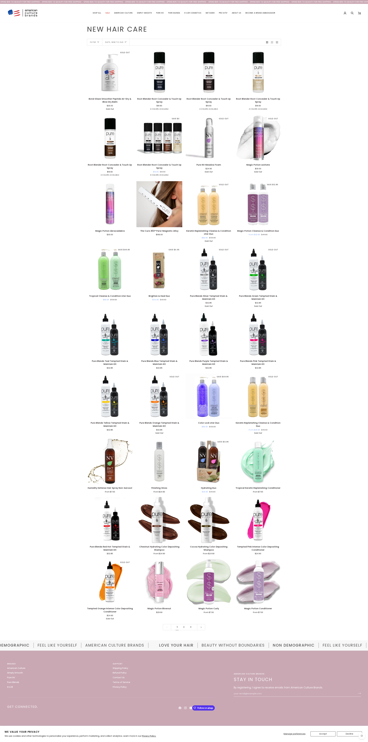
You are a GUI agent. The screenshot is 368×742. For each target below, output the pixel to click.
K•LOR (10, 687)
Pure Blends (13, 682)
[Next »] (201, 627)
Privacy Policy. (149, 736)
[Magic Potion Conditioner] (258, 582)
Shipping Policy (120, 668)
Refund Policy (119, 672)
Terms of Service (121, 682)
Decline (349, 733)
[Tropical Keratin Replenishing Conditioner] (258, 461)
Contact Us (118, 677)
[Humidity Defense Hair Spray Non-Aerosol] (110, 461)
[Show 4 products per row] (278, 42)
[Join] (358, 693)
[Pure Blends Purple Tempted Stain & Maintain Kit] (209, 334)
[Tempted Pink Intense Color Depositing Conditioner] (258, 520)
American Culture (16, 668)
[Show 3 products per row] (272, 42)
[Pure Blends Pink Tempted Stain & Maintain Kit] (258, 334)
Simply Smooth (15, 672)
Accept (323, 733)
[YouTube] (191, 708)
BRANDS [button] (11, 663)
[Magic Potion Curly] (209, 582)
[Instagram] (185, 708)
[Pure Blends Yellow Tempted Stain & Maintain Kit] (110, 396)
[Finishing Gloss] (159, 461)
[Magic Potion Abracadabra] (110, 204)
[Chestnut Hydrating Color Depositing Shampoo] (159, 520)
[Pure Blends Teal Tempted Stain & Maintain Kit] (110, 334)
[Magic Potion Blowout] (159, 582)
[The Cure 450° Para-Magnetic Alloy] (159, 204)
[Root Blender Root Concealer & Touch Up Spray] (159, 72)
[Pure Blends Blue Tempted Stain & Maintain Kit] (159, 334)
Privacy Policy (119, 687)
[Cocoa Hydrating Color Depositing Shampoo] (209, 520)
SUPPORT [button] (117, 663)
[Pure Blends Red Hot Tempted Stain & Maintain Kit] (110, 520)
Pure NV (11, 677)
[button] (97, 13)
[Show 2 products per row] (267, 42)
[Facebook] (180, 708)
